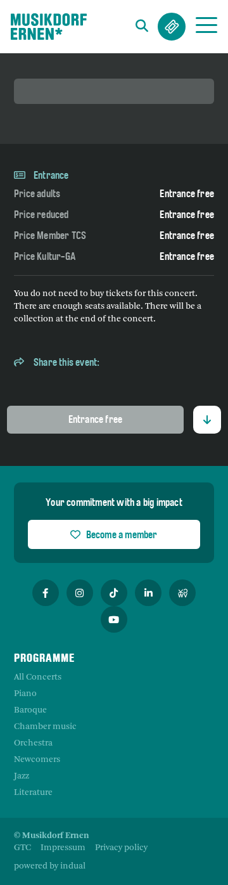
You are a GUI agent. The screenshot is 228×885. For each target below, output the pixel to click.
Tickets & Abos (172, 27)
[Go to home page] (49, 26)
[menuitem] (22, 848)
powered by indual (50, 866)
